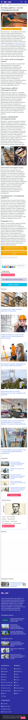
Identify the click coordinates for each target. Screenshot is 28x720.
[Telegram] (8, 267)
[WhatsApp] (14, 267)
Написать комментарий (8, 275)
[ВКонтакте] (5, 267)
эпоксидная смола (13, 257)
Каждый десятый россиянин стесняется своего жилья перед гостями (17, 620)
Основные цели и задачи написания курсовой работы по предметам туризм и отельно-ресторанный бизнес (13, 422)
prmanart (22, 265)
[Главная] (1, 5)
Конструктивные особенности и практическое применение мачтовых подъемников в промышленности (17, 489)
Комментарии (5, 271)
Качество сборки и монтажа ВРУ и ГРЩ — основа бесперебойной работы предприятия (13, 451)
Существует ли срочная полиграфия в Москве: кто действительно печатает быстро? (17, 584)
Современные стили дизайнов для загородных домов (14, 253)
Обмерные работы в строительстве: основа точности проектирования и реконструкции (12, 336)
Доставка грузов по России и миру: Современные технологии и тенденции (14, 248)
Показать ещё (14, 495)
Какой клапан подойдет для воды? (17, 469)
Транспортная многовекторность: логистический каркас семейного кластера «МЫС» (17, 626)
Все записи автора (9, 526)
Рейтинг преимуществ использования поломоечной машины (17, 483)
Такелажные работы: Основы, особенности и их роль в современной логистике (13, 393)
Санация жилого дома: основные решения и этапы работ (11, 310)
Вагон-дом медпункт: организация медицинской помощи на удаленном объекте (17, 464)
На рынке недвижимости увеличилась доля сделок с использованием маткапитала (18, 633)
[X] (10, 267)
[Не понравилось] (5, 265)
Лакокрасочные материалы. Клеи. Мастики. (11, 29)
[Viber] (12, 267)
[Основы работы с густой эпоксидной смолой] (14, 19)
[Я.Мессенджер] (3, 267)
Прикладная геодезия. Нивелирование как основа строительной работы (13, 364)
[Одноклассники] (7, 267)
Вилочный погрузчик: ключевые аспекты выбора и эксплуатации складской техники (17, 476)
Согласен (23, 717)
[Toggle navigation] (25, 2)
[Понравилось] (2, 265)
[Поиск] (21, 1)
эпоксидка (4, 257)
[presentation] (3, 584)
